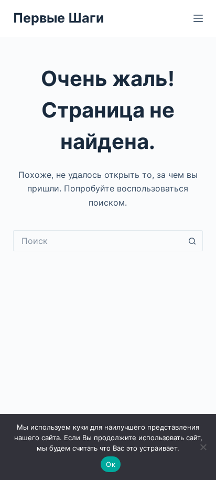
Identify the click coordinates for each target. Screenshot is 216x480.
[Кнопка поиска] (192, 240)
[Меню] (198, 18)
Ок (110, 464)
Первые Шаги (58, 18)
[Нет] (203, 447)
